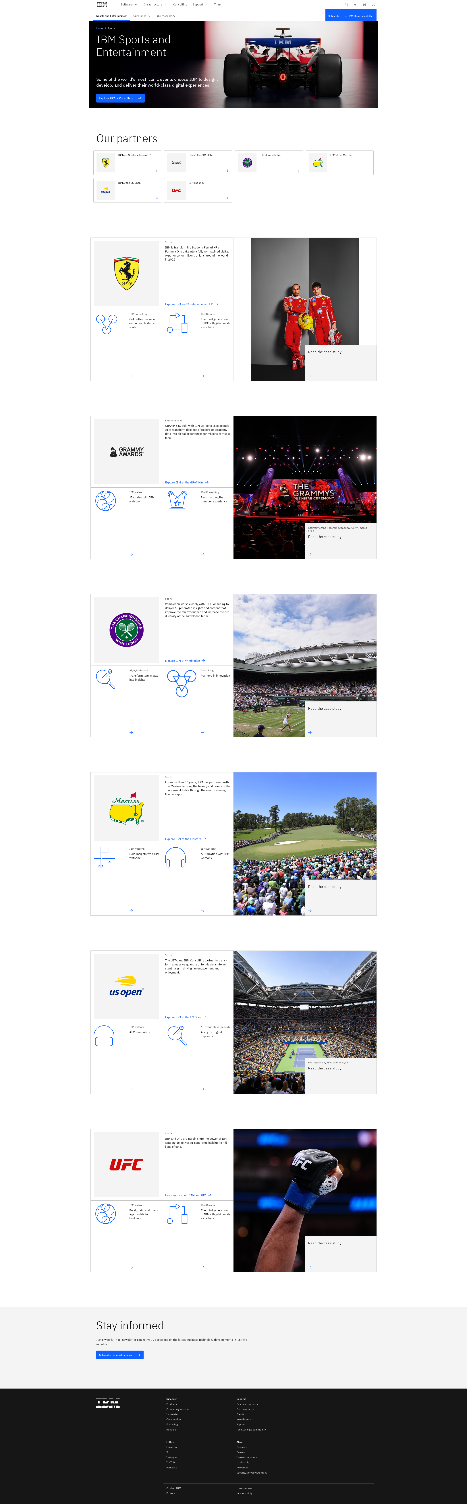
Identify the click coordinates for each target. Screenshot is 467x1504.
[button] (364, 4)
